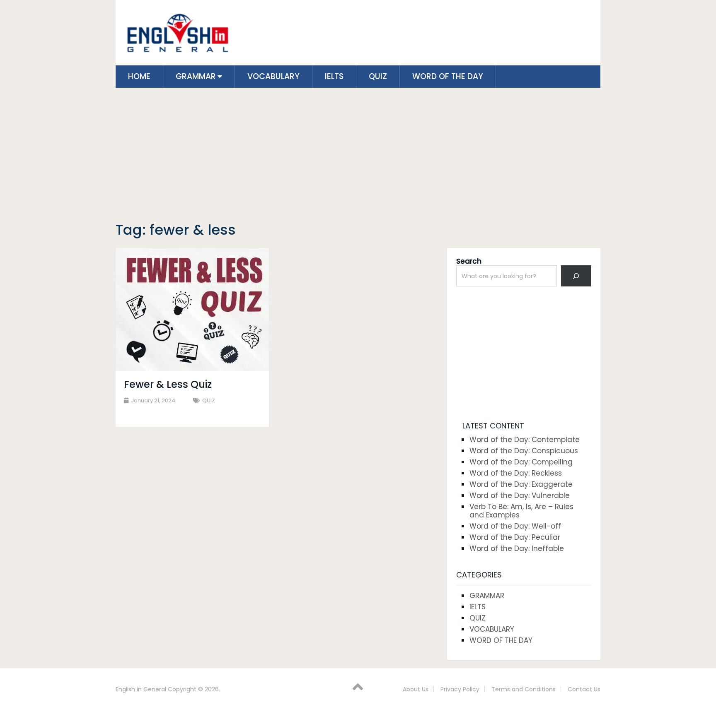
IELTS (334, 76)
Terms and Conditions (523, 689)
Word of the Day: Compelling (521, 462)
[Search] (576, 275)
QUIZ (378, 76)
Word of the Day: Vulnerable (519, 495)
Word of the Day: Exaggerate (521, 484)
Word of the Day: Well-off (515, 526)
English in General (141, 689)
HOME (139, 76)
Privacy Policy (459, 689)
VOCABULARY (273, 76)
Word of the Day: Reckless (515, 473)
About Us (415, 689)
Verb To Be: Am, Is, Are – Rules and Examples (521, 511)
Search (468, 261)
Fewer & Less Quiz (168, 384)
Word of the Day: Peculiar (514, 537)
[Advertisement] (358, 156)
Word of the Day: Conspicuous (523, 451)
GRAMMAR (196, 76)
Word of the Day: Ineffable (516, 548)
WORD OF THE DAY (447, 76)
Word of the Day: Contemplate (524, 440)
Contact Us (584, 689)
